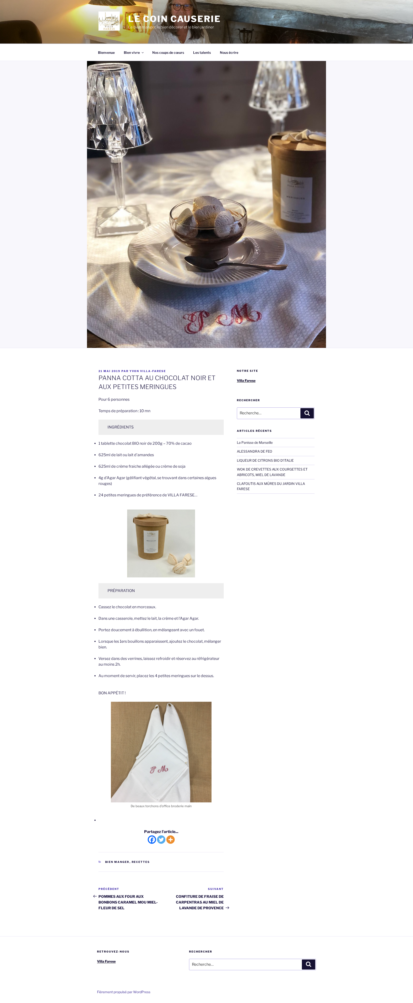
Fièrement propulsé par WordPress (123, 992)
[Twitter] (161, 839)
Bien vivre (132, 52)
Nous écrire (229, 52)
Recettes (141, 862)
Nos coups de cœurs (168, 52)
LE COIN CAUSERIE (174, 19)
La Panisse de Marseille (255, 442)
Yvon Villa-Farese (148, 371)
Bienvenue (106, 52)
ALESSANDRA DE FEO (254, 451)
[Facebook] (152, 839)
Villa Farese (246, 380)
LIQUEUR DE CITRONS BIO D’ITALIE (265, 460)
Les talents (202, 52)
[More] (170, 839)
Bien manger (117, 862)
